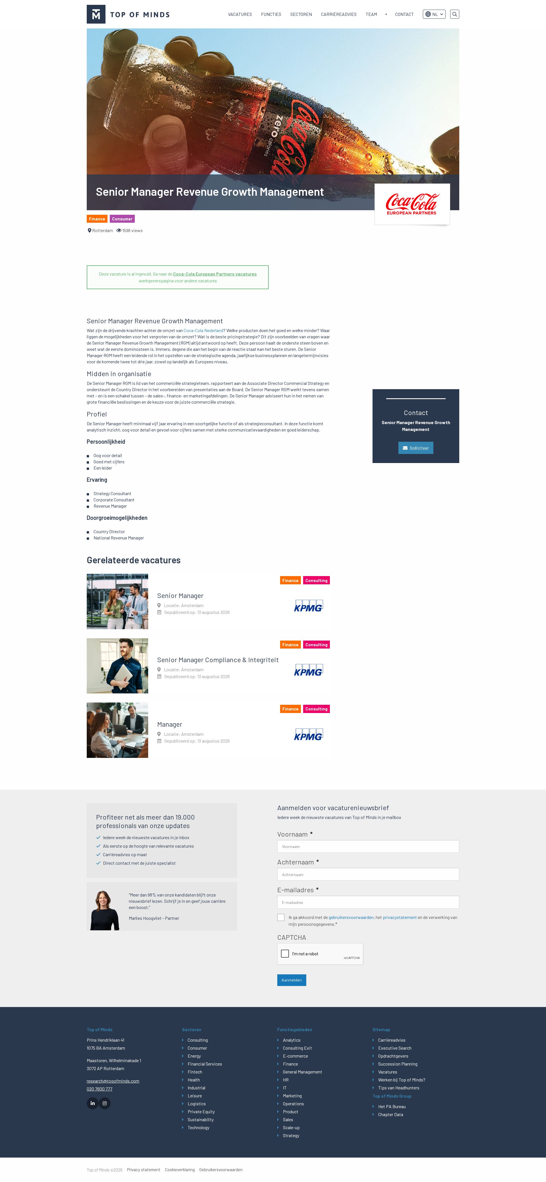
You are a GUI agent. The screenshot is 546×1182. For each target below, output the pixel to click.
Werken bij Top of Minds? (401, 1079)
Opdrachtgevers (393, 1055)
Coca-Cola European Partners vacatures (215, 273)
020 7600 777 (99, 1088)
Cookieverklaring (180, 1170)
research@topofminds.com (113, 1080)
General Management (302, 1071)
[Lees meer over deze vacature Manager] (209, 730)
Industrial (196, 1087)
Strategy (291, 1135)
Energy (194, 1055)
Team (371, 14)
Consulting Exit (297, 1047)
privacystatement (400, 917)
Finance (290, 1063)
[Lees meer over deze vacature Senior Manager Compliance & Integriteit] (209, 665)
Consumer (197, 1047)
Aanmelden (292, 979)
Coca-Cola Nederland (203, 330)
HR (286, 1079)
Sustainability (201, 1119)
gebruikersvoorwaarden (351, 917)
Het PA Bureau (392, 1106)
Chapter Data (390, 1114)
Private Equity (201, 1111)
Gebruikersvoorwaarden (221, 1170)
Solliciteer (419, 448)
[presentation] (320, 954)
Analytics (292, 1040)
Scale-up (291, 1127)
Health (194, 1079)
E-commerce (295, 1055)
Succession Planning (397, 1063)
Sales (288, 1119)
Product (290, 1111)
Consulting (198, 1040)
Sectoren (301, 14)
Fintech (195, 1071)
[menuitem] (240, 14)
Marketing (292, 1095)
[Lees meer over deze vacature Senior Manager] (209, 601)
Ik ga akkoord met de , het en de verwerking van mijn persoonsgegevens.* (373, 920)
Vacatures (240, 14)
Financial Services (205, 1063)
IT (285, 1087)
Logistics (197, 1103)
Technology (198, 1127)
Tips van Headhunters (398, 1087)
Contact (404, 14)
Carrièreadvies (339, 14)
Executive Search (394, 1047)
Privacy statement (143, 1170)
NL (435, 14)
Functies (271, 14)
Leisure (195, 1095)
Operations (293, 1103)
